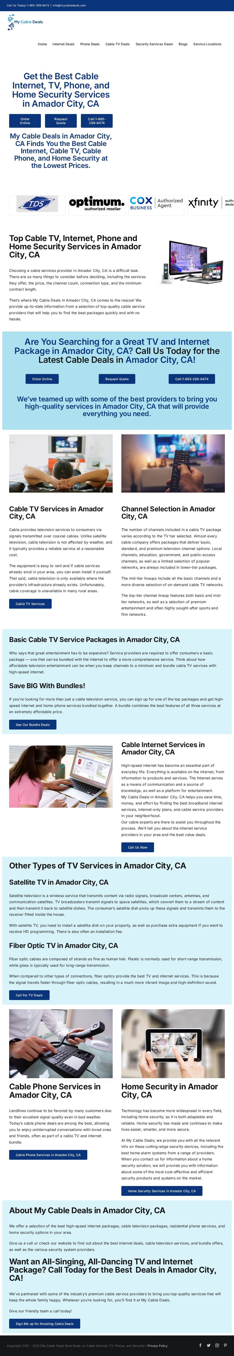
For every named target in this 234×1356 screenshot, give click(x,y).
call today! (62, 1311)
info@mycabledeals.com (69, 5)
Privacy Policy (158, 1346)
